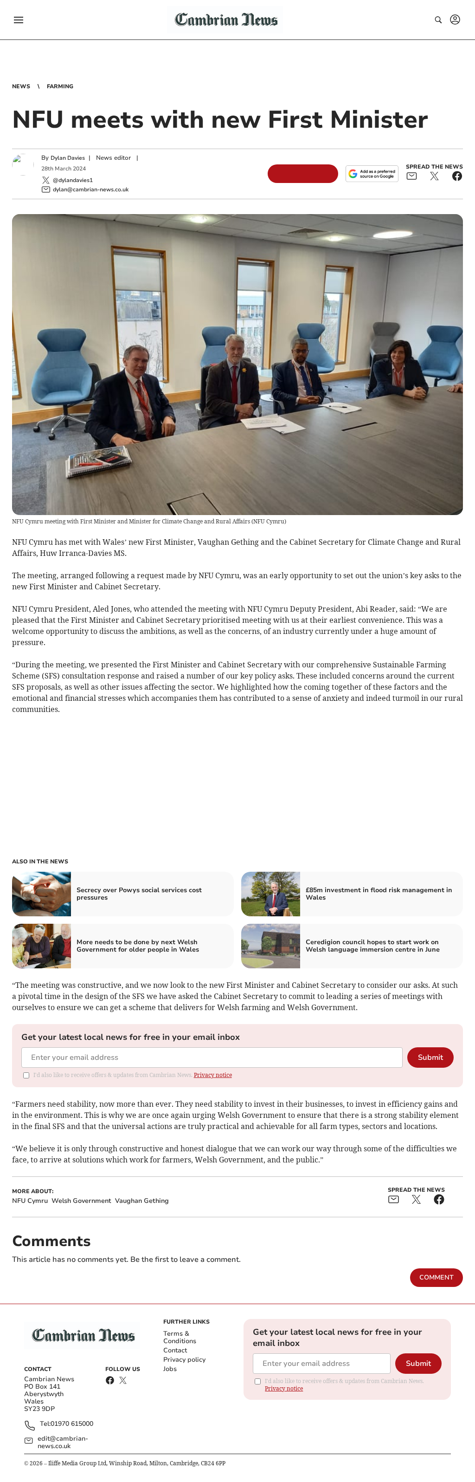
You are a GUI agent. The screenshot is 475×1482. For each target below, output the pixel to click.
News (21, 86)
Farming (60, 86)
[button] (18, 20)
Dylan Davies (68, 158)
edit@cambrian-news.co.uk (63, 1442)
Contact (175, 1350)
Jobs (170, 1368)
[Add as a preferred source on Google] (372, 173)
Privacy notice (213, 1074)
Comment (436, 1277)
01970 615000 (72, 1424)
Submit (430, 1057)
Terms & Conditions (179, 1337)
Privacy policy (184, 1359)
